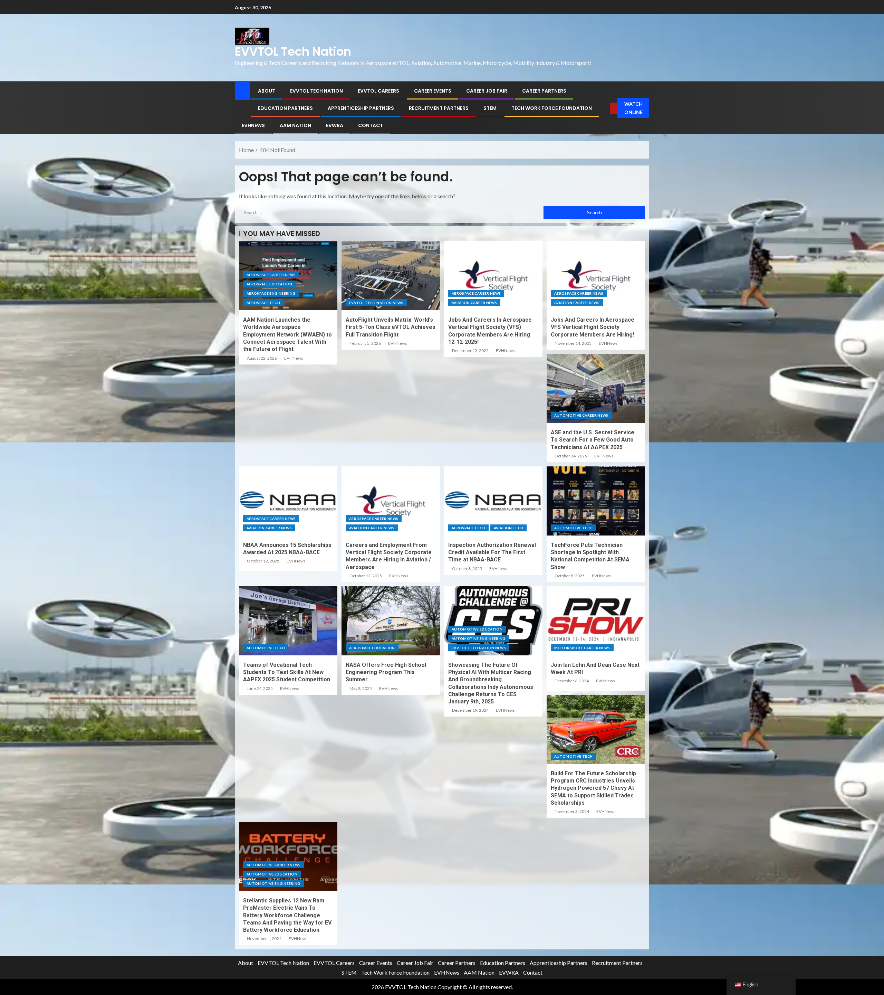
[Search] (605, 108)
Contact (370, 125)
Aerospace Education (269, 284)
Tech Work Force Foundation (551, 108)
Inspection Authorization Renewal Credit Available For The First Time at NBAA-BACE (492, 552)
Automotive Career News (581, 415)
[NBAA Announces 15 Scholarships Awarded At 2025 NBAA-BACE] (288, 501)
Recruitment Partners (439, 108)
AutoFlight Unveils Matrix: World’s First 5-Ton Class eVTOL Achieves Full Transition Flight (390, 327)
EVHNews (253, 125)
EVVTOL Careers (378, 90)
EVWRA (334, 125)
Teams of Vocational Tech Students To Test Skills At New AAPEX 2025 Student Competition (286, 672)
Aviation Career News (474, 303)
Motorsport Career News (582, 648)
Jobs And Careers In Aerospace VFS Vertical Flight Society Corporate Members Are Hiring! (592, 327)
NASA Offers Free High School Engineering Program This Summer (386, 672)
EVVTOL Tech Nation (293, 51)
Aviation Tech (508, 528)
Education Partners (285, 108)
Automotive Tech (573, 528)
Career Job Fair (486, 90)
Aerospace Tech (263, 303)
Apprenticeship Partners (361, 108)
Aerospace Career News (271, 275)
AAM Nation (295, 125)
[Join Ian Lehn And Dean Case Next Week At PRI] (596, 620)
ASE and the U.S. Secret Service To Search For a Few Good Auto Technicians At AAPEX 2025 (592, 440)
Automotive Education (477, 629)
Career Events (432, 90)
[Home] (242, 90)
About (266, 90)
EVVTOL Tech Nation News (376, 303)
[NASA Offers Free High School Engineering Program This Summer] (391, 620)
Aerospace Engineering (271, 293)
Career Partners (544, 90)
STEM (490, 108)
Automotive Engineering (479, 638)
